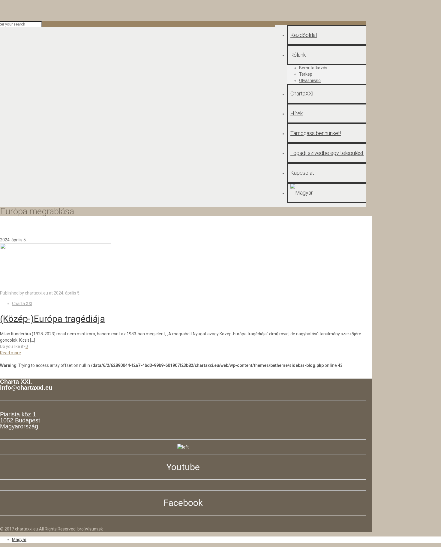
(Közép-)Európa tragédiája (52, 318)
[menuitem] (19, 539)
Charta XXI (22, 303)
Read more (10, 352)
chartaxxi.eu (36, 293)
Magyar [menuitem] (19, 539)
